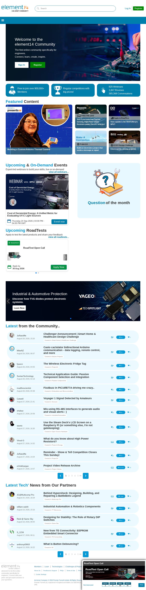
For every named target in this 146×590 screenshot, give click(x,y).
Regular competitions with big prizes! (76, 90)
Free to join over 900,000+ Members (31, 90)
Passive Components (59, 380)
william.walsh (23, 507)
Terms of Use (71, 570)
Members (37, 567)
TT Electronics (56, 510)
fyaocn (20, 364)
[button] (65, 196)
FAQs (62, 570)
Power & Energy (57, 445)
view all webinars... (59, 172)
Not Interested (88, 585)
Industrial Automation (59, 415)
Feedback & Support (50, 570)
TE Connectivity (57, 537)
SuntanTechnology (25, 376)
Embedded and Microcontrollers (62, 391)
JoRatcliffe (21, 335)
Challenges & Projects (74, 567)
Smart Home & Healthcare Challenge (64, 340)
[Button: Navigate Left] (60, 476)
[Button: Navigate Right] (86, 476)
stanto (19, 426)
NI (52, 547)
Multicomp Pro (56, 499)
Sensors (54, 402)
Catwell (20, 399)
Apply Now (58, 267)
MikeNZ (20, 350)
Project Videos (56, 469)
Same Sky (55, 523)
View (141, 585)
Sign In (21, 65)
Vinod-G (20, 440)
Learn (46, 567)
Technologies (57, 567)
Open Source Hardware (59, 431)
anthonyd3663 (23, 544)
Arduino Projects (57, 356)
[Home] (15, 8)
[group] (37, 199)
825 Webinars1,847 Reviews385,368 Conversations (120, 90)
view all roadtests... (58, 237)
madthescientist (24, 388)
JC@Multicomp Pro (25, 495)
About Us (37, 570)
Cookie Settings (41, 574)
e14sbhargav (23, 466)
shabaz (20, 411)
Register (38, 65)
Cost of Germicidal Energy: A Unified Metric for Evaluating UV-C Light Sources (32, 214)
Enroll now (59, 221)
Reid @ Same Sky (25, 519)
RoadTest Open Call (34, 248)
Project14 (55, 367)
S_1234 (20, 532)
